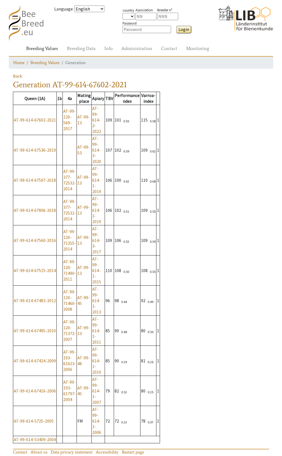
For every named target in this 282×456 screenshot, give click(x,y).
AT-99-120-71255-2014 (69, 240)
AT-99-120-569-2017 (69, 119)
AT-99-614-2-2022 (96, 120)
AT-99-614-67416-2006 (35, 391)
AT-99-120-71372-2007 (69, 330)
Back (17, 76)
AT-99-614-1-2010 (96, 360)
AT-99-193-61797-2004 (69, 390)
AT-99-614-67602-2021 (35, 120)
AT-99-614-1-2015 (96, 270)
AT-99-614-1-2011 (96, 330)
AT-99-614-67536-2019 (35, 150)
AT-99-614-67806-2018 (35, 210)
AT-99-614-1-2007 (96, 390)
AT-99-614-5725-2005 (34, 421)
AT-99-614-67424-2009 (35, 360)
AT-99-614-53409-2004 (35, 439)
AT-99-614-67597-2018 (35, 180)
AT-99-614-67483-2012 (35, 300)
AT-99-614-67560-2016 (35, 240)
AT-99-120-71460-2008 (69, 300)
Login (183, 29)
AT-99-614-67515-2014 (35, 270)
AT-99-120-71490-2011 (69, 270)
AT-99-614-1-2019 (96, 180)
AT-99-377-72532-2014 (69, 179)
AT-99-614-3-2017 (96, 240)
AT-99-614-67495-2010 (35, 330)
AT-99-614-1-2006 (96, 421)
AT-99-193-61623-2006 (69, 360)
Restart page (133, 452)
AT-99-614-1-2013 (96, 300)
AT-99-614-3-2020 (96, 150)
